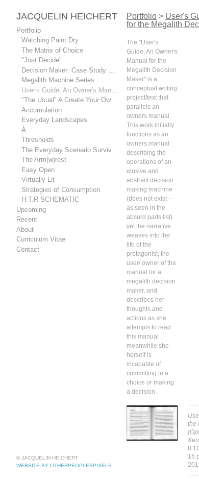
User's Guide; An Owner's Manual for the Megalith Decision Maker (69, 90)
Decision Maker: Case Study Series (69, 70)
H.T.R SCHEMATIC (47, 199)
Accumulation (43, 110)
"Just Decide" (40, 60)
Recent (27, 219)
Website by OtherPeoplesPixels (64, 465)
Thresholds (38, 139)
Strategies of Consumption (61, 190)
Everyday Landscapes (54, 120)
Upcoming (32, 209)
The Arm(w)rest (45, 159)
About (25, 229)
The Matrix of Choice (51, 50)
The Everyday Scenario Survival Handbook (69, 150)
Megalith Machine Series (58, 80)
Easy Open (37, 170)
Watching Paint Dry (51, 40)
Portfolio (28, 30)
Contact (27, 249)
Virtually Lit (38, 179)
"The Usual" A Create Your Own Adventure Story (69, 100)
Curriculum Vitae (42, 239)
